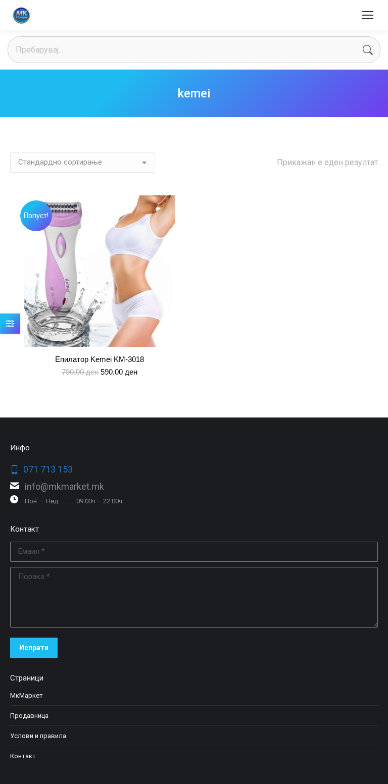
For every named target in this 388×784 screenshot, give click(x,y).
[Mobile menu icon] (368, 15)
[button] (170, 334)
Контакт (23, 756)
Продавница (29, 715)
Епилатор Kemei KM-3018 (99, 359)
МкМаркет (26, 695)
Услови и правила (38, 736)
